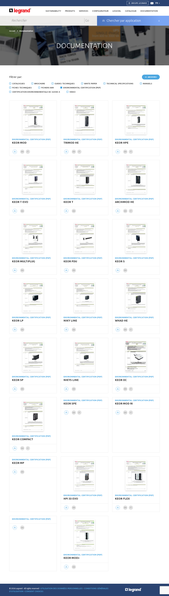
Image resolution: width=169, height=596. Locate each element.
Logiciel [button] (116, 11)
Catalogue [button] (131, 11)
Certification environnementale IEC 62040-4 (36, 92)
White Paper (90, 83)
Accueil (12, 31)
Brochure (39, 83)
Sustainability (53, 11)
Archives (152, 77)
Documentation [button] (149, 11)
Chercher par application (123, 20)
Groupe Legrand (139, 3)
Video (72, 92)
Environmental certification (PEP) (82, 88)
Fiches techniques (22, 88)
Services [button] (83, 11)
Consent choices (34, 591)
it (28, 152)
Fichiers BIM (47, 88)
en (22, 152)
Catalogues (18, 83)
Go (87, 20)
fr (156, 3)
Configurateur (100, 11)
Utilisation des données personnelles (62, 588)
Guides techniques (65, 83)
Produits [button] (70, 11)
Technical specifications (119, 83)
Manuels (147, 83)
